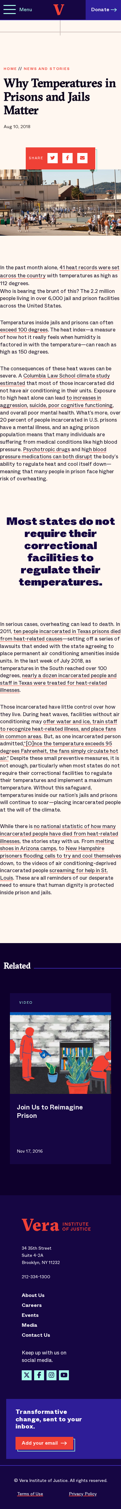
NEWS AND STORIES (47, 68)
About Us (33, 1295)
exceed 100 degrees (24, 330)
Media (29, 1325)
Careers (32, 1305)
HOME (10, 68)
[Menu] (9, 10)
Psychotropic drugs (46, 449)
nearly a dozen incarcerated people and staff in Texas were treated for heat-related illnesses (58, 683)
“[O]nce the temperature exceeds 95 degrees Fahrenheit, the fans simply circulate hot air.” (59, 751)
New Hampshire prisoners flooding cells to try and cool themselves (60, 852)
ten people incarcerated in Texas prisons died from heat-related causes (60, 635)
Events (30, 1315)
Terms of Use (30, 1494)
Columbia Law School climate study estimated (55, 379)
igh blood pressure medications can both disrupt (53, 453)
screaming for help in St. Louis (54, 874)
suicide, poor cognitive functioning (71, 405)
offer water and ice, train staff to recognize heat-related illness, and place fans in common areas (58, 729)
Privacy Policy (83, 1494)
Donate (100, 9)
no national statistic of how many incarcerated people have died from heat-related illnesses (59, 833)
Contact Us (36, 1335)
